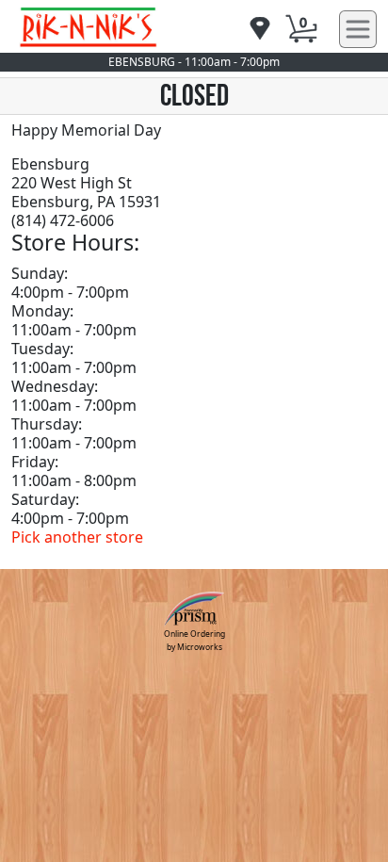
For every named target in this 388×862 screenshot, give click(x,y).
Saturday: (45, 499)
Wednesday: (54, 386)
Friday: (34, 461)
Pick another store (77, 537)
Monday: (42, 310)
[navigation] (260, 29)
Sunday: (39, 273)
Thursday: (46, 424)
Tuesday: (42, 348)
